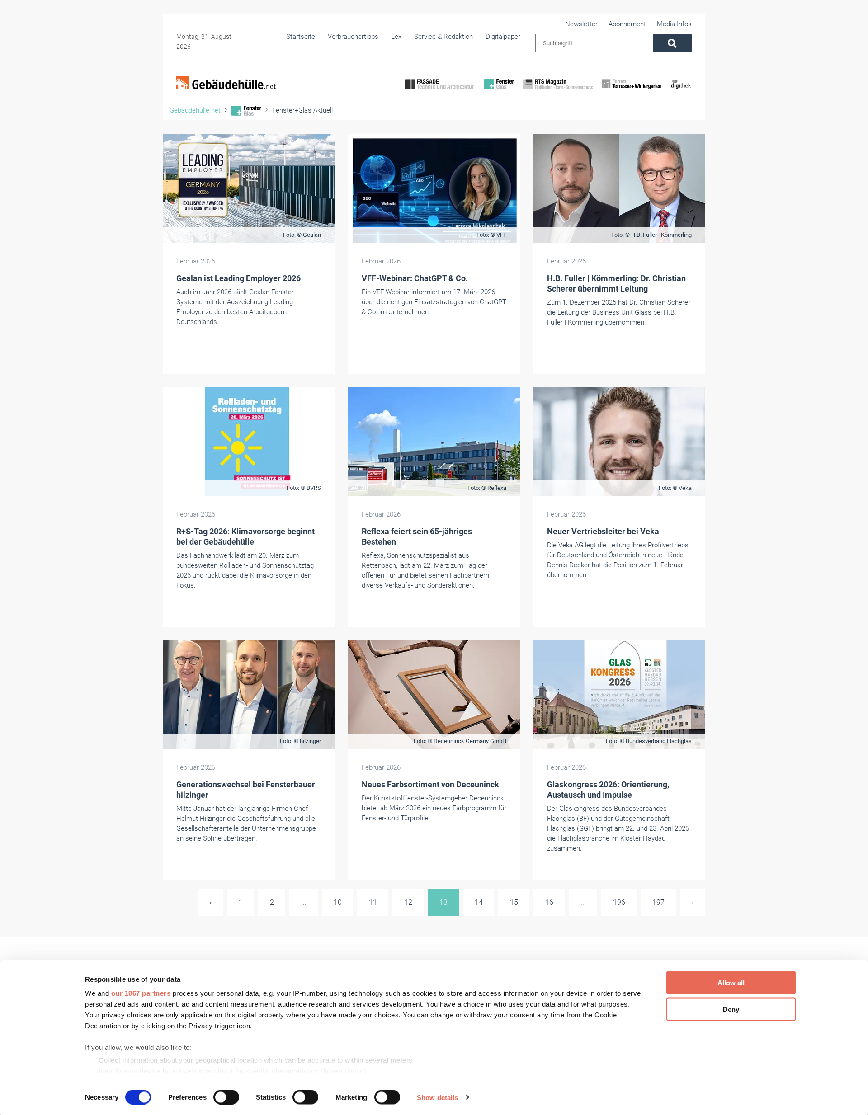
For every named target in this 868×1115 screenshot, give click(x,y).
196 (619, 902)
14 (479, 902)
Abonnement (627, 24)
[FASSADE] (440, 91)
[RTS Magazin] (558, 91)
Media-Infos (674, 24)
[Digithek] (681, 91)
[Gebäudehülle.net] (226, 83)
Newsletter (581, 24)
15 (514, 902)
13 (443, 902)
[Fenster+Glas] (499, 91)
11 (373, 902)
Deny (731, 1009)
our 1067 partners (141, 993)
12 (408, 902)
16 (549, 902)
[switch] (226, 1097)
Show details (437, 1097)
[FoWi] (632, 91)
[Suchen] (672, 43)
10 (338, 902)
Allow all (731, 983)
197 (658, 902)
